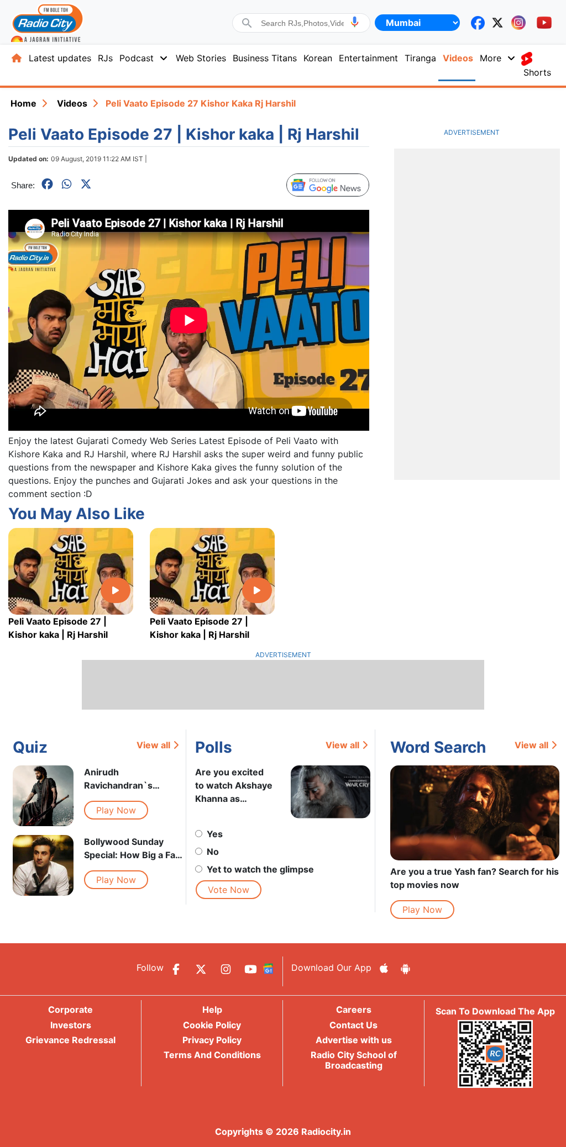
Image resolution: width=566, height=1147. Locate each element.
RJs (105, 58)
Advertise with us (354, 1039)
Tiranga (420, 58)
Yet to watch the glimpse (260, 869)
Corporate (70, 1009)
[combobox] (302, 23)
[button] (354, 22)
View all (153, 744)
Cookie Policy (212, 1024)
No (213, 851)
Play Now (116, 810)
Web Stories (201, 58)
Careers (353, 1009)
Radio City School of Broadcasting (354, 1060)
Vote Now (228, 889)
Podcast (136, 58)
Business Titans (265, 58)
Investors (70, 1024)
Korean (317, 58)
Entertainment (368, 58)
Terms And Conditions (212, 1054)
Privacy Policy (212, 1039)
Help (212, 1009)
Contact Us (353, 1024)
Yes (215, 833)
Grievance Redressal (70, 1039)
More (490, 58)
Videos (458, 58)
